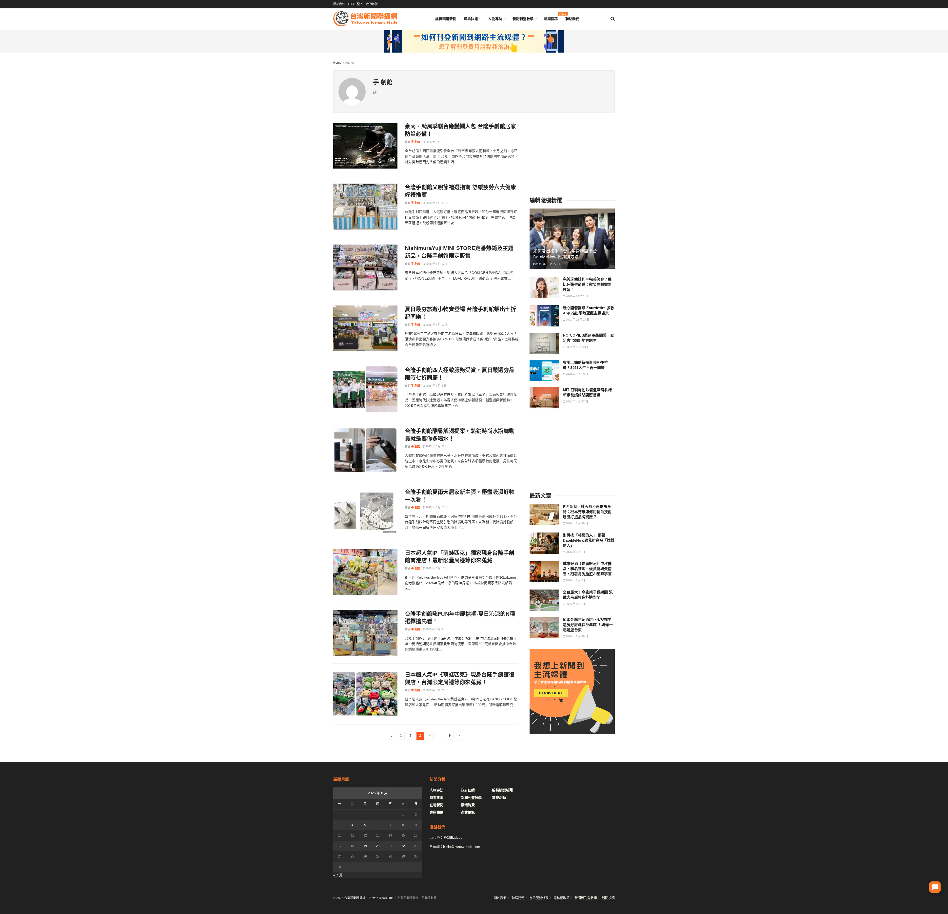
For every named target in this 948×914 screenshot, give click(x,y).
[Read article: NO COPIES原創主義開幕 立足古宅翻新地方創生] (544, 343)
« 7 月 (338, 875)
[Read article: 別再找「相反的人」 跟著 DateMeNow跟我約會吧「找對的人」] (544, 543)
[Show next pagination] (459, 736)
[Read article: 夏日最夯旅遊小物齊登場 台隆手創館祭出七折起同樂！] (365, 328)
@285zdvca (452, 837)
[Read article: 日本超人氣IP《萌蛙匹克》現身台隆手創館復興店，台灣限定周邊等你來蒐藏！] (365, 694)
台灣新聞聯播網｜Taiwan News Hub (369, 898)
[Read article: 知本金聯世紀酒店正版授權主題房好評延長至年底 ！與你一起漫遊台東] (544, 627)
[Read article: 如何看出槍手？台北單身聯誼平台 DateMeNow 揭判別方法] (572, 239)
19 (365, 846)
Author (349, 62)
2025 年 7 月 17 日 (436, 263)
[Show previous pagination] (391, 736)
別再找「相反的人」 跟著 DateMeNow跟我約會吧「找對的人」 (588, 540)
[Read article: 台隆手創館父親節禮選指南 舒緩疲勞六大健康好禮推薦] (365, 206)
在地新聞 (436, 805)
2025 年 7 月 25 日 (436, 202)
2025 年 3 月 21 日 (436, 690)
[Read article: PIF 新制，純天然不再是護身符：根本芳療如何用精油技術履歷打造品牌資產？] (544, 514)
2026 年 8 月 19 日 (576, 523)
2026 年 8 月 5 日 (576, 552)
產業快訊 (471, 19)
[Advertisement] (572, 153)
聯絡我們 (572, 19)
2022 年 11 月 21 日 (577, 346)
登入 (360, 4)
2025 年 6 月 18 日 (436, 507)
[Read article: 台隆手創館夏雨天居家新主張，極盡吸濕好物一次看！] (365, 511)
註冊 (351, 4)
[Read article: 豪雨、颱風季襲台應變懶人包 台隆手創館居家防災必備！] (365, 146)
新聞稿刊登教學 (585, 898)
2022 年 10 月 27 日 (547, 264)
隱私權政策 (561, 898)
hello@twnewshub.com (461, 847)
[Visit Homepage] (365, 18)
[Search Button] (613, 19)
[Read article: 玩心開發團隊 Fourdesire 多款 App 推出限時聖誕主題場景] (544, 315)
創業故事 (436, 798)
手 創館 (415, 141)
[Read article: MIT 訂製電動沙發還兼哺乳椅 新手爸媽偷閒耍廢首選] (544, 397)
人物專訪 (495, 19)
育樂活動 (499, 798)
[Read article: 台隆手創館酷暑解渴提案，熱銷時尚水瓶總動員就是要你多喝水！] (365, 450)
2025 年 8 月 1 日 (435, 141)
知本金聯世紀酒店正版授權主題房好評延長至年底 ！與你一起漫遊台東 (588, 624)
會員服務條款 (539, 898)
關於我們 (339, 4)
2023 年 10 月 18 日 (577, 296)
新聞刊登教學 (523, 19)
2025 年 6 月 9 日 (435, 629)
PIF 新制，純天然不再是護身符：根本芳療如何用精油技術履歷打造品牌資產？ (587, 511)
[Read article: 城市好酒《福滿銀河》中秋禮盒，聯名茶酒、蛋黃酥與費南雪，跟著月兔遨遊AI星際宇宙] (544, 571)
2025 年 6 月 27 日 (436, 446)
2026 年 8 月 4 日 (576, 580)
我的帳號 (372, 4)
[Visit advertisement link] (474, 41)
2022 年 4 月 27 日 (576, 401)
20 (377, 846)
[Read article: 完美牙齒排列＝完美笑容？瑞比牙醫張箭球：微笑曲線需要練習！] (544, 287)
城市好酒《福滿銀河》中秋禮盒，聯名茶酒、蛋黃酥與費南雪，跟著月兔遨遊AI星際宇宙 (587, 568)
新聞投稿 (551, 18)
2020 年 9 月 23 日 (576, 374)
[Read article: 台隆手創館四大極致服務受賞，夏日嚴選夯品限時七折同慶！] (365, 389)
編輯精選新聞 (445, 19)
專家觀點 (436, 812)
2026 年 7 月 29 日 (576, 636)
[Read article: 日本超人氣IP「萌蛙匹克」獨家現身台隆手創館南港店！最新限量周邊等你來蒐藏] (365, 572)
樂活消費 (468, 805)
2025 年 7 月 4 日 (435, 385)
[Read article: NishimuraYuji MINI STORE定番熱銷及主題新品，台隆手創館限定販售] (365, 267)
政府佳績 (468, 790)
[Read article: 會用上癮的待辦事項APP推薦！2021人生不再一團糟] (544, 370)
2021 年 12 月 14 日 (577, 319)
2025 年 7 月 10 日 (436, 324)
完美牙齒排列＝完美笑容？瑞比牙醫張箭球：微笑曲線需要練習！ (587, 284)
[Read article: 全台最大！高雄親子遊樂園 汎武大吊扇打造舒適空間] (544, 600)
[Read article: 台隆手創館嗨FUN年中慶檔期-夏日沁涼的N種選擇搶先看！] (365, 633)
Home (337, 62)
